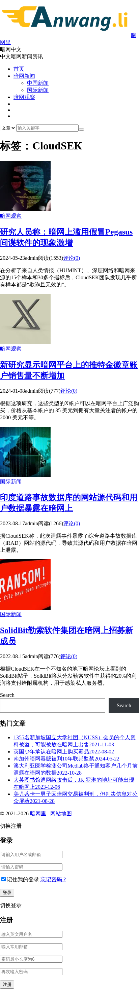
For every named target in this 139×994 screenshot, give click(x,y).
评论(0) (71, 258)
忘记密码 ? (53, 879)
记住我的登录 (23, 879)
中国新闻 (38, 83)
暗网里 (38, 813)
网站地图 (61, 813)
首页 (18, 69)
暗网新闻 (24, 76)
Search (7, 695)
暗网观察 (24, 97)
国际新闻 (38, 90)
